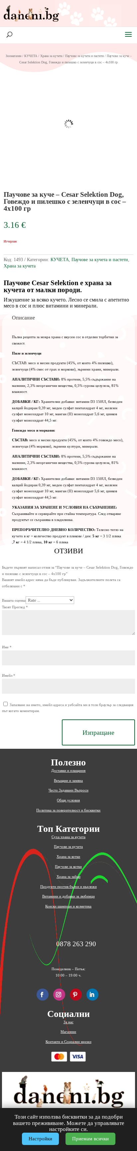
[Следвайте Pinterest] (76, 995)
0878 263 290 (76, 944)
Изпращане (98, 732)
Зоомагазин (13, 56)
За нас (68, 1022)
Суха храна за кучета (68, 837)
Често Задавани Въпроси (68, 790)
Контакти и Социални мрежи (68, 1042)
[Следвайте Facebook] (43, 995)
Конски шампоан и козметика (68, 906)
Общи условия (68, 800)
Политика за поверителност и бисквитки (68, 810)
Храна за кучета (51, 56)
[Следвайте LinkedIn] (92, 995)
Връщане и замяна (68, 780)
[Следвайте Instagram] (59, 995)
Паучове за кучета (68, 846)
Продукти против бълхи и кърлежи (68, 887)
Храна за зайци (68, 877)
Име (7, 647)
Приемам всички (90, 1138)
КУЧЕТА (30, 56)
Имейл (8, 675)
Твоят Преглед (15, 607)
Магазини (68, 1032)
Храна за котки (68, 856)
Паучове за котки (68, 867)
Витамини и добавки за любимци (68, 896)
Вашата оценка (14, 600)
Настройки (40, 1138)
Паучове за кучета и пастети (84, 56)
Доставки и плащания (68, 770)
